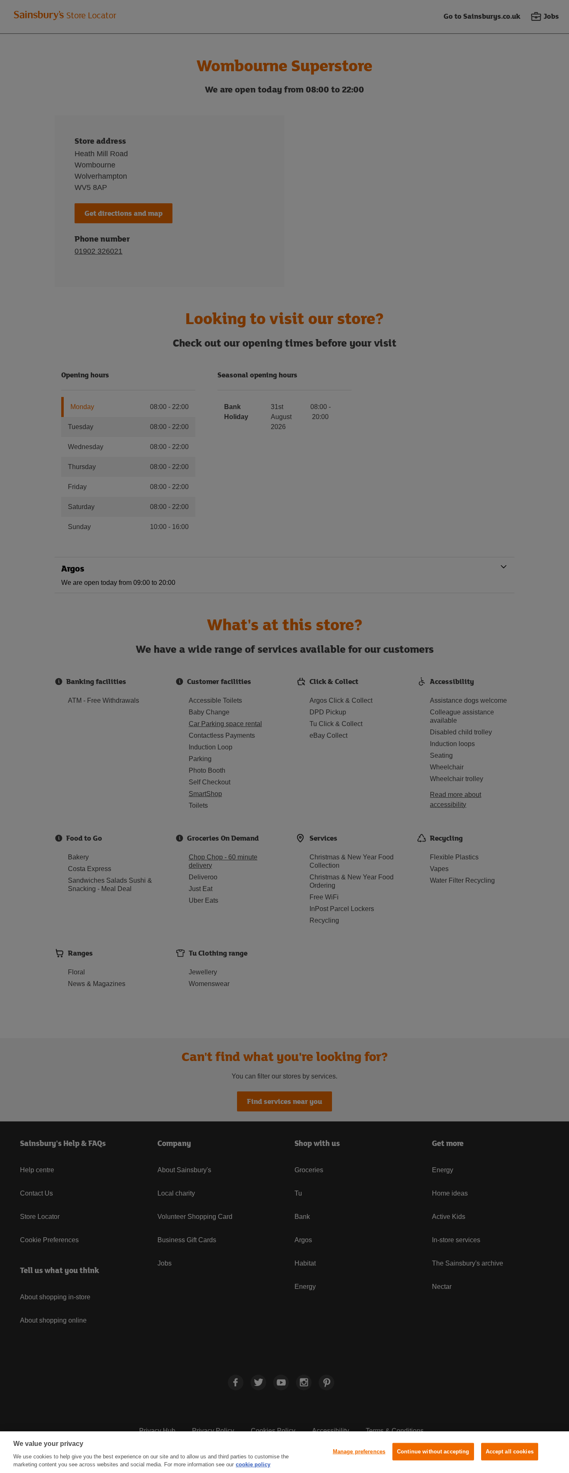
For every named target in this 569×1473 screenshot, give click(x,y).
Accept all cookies (510, 1451)
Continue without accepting (433, 1451)
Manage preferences (359, 1451)
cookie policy (253, 1464)
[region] (284, 1452)
